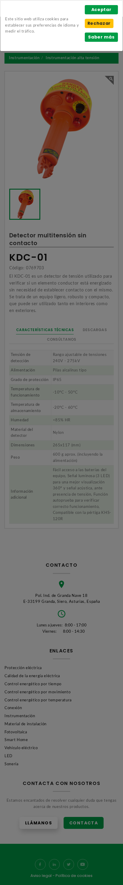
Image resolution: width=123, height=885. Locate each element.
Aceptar (101, 10)
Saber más (101, 37)
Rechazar (99, 23)
